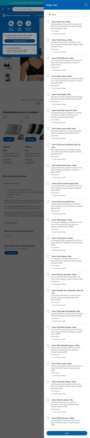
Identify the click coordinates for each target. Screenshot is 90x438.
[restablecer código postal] (49, 14)
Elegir (67, 433)
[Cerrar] (86, 5)
